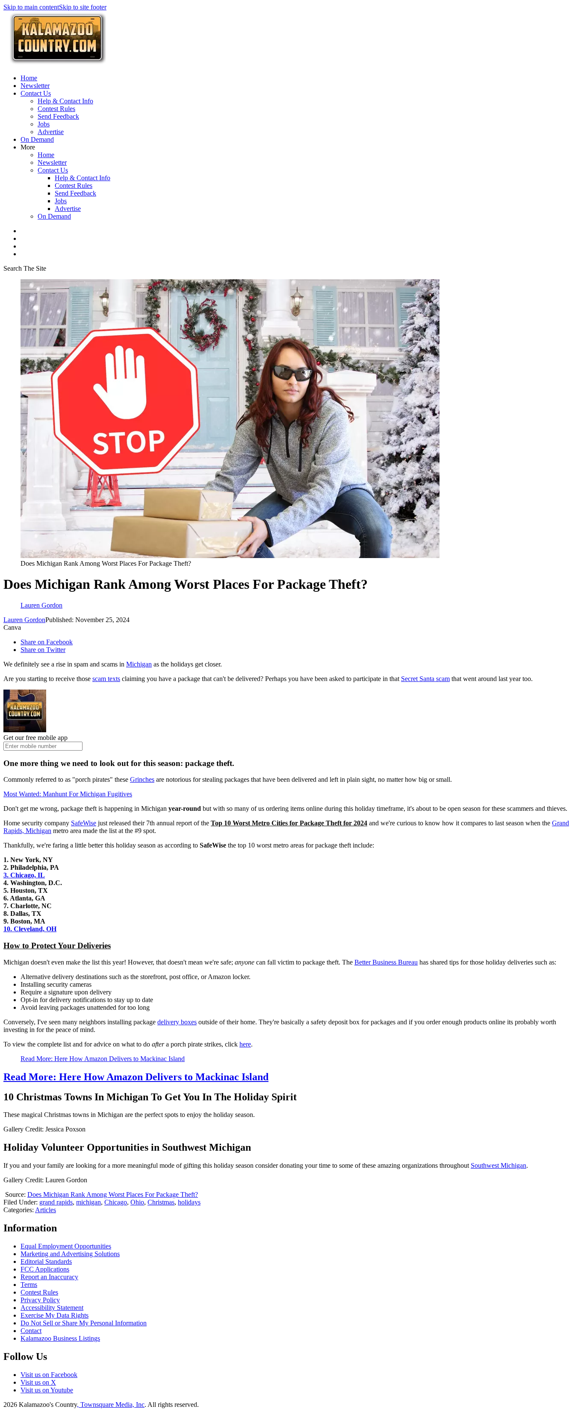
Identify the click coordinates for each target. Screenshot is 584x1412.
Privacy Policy (40, 1300)
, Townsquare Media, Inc (111, 1404)
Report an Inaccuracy (49, 1276)
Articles (45, 1209)
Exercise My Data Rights (54, 1315)
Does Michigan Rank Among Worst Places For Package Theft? (112, 1194)
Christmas (160, 1202)
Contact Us (36, 93)
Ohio (137, 1202)
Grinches (142, 779)
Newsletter (35, 85)
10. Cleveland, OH (29, 929)
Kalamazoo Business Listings (60, 1338)
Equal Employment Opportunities (66, 1246)
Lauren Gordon (24, 619)
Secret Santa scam (425, 678)
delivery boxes (177, 1022)
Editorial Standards (46, 1261)
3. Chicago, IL (24, 875)
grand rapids (56, 1202)
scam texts (106, 678)
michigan (88, 1202)
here (245, 1044)
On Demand (37, 139)
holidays (189, 1202)
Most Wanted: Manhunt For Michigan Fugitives (67, 794)
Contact (31, 1330)
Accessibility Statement (52, 1307)
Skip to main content (31, 7)
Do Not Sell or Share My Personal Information (84, 1323)
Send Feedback (58, 116)
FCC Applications (45, 1269)
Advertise (51, 131)
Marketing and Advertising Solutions (70, 1253)
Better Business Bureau (386, 962)
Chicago (115, 1202)
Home (29, 78)
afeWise (85, 823)
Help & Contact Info (65, 101)
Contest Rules (56, 108)
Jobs (44, 124)
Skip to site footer (82, 7)
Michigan (139, 664)
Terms (29, 1284)
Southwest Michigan (498, 1165)
